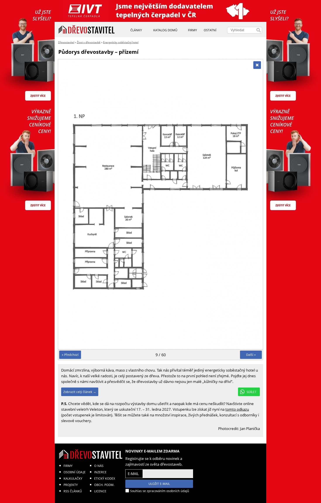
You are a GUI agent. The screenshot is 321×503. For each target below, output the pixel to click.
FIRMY (68, 466)
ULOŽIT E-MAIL (159, 484)
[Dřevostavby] (87, 29)
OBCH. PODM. (104, 485)
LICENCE (100, 491)
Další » (251, 355)
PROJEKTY (71, 485)
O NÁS (99, 466)
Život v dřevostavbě (88, 42)
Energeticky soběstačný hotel (120, 42)
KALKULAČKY (73, 478)
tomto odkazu (237, 409)
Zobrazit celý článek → (79, 392)
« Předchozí (70, 355)
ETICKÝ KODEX (104, 478)
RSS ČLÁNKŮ (73, 491)
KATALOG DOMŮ (165, 30)
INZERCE (100, 472)
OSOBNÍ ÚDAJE (75, 472)
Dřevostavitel (66, 42)
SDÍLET (251, 392)
